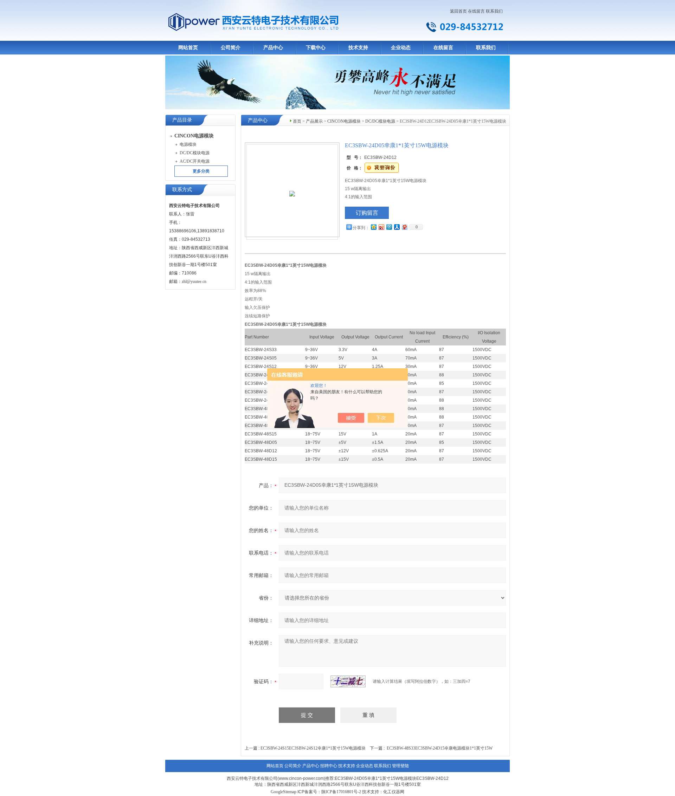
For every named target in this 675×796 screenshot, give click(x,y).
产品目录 (182, 120)
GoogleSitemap (283, 791)
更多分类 (201, 171)
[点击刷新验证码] (348, 681)
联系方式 (182, 189)
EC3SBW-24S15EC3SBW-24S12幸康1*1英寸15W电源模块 (313, 748)
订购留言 (367, 213)
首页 (297, 121)
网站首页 (188, 47)
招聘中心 (328, 765)
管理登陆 (400, 765)
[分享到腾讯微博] (389, 226)
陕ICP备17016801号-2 (341, 791)
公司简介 (230, 47)
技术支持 (358, 47)
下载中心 (316, 47)
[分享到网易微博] (404, 226)
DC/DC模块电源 (380, 121)
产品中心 (273, 47)
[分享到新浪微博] (381, 226)
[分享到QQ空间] (373, 226)
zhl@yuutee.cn (194, 281)
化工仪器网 (393, 791)
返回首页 (458, 11)
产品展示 (314, 121)
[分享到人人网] (396, 226)
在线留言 (476, 11)
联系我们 (494, 11)
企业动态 (401, 47)
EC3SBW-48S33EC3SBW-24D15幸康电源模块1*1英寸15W (440, 748)
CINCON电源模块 (344, 121)
